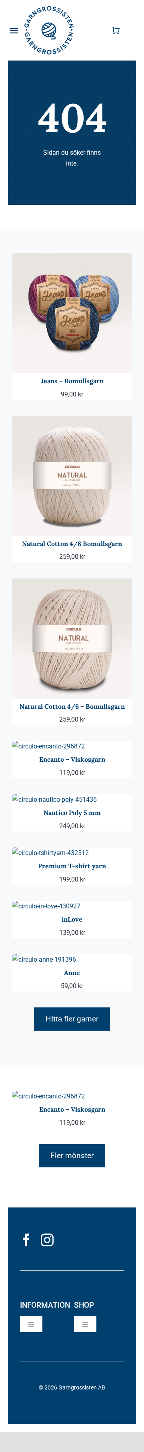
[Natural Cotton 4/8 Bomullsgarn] (72, 421)
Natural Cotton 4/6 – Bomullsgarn (72, 706)
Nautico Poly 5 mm (72, 813)
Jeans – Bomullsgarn (72, 381)
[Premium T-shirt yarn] (50, 853)
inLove (72, 919)
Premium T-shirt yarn (72, 866)
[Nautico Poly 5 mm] (54, 799)
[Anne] (44, 959)
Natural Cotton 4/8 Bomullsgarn (72, 544)
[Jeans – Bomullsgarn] (72, 258)
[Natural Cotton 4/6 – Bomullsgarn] (72, 584)
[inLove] (46, 906)
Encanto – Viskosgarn (72, 759)
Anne (72, 973)
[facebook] (26, 1240)
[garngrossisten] (49, 9)
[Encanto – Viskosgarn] (48, 746)
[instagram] (47, 1240)
